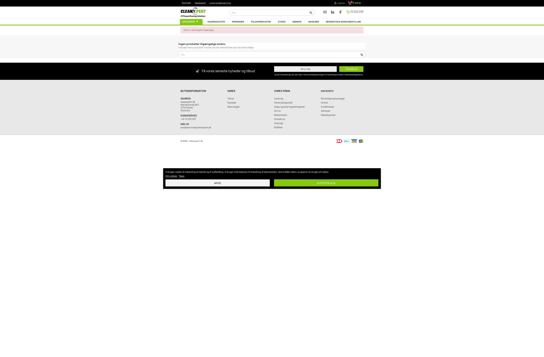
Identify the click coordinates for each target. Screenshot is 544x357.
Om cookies (171, 176)
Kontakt (186, 3)
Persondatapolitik (283, 102)
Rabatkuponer (328, 115)
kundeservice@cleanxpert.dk (196, 127)
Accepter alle (326, 183)
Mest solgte (233, 106)
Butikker (278, 127)
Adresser (326, 111)
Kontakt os (279, 119)
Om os (277, 111)
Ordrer (324, 102)
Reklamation (280, 115)
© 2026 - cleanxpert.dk (192, 141)
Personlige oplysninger (333, 98)
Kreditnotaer (327, 106)
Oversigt (278, 123)
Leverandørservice (220, 3)
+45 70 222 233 (188, 119)
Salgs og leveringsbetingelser (289, 106)
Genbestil (200, 3)
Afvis (217, 183)
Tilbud (230, 98)
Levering (278, 98)
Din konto (327, 91)
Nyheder (231, 102)
